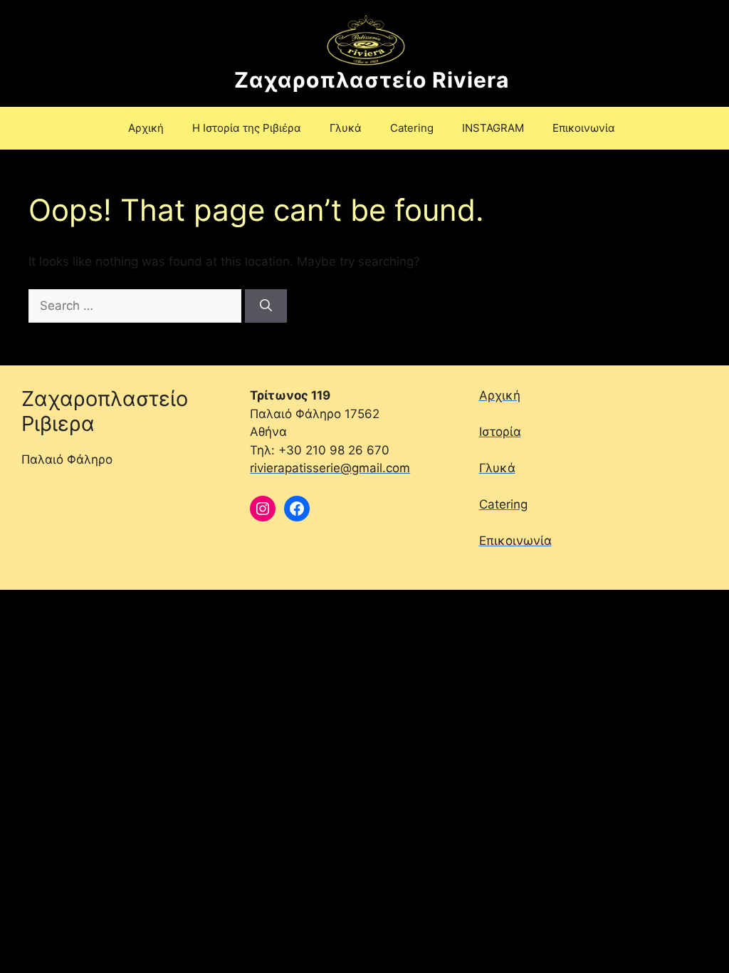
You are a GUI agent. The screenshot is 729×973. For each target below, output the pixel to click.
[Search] (266, 306)
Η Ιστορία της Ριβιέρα (246, 128)
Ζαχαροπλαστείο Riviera (371, 80)
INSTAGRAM (493, 128)
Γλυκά (346, 128)
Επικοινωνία (583, 128)
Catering (412, 128)
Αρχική (146, 128)
